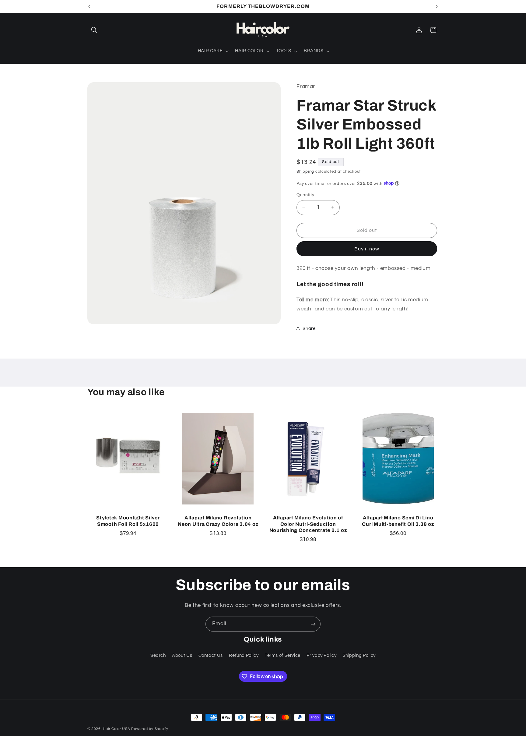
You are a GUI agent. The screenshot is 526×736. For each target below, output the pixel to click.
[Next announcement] (437, 6)
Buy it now (367, 248)
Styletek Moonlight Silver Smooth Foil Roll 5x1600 (128, 520)
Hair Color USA (116, 729)
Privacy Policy (321, 655)
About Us (182, 655)
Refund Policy (243, 655)
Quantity (305, 195)
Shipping (305, 171)
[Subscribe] (313, 624)
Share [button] (309, 328)
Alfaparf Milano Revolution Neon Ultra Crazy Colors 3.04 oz (218, 520)
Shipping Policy (359, 655)
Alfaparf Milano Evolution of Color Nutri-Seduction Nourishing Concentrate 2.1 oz (308, 524)
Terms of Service (282, 655)
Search (158, 655)
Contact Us (210, 655)
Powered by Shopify (149, 729)
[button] (94, 30)
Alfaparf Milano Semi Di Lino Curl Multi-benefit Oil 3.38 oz (398, 520)
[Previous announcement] (89, 6)
